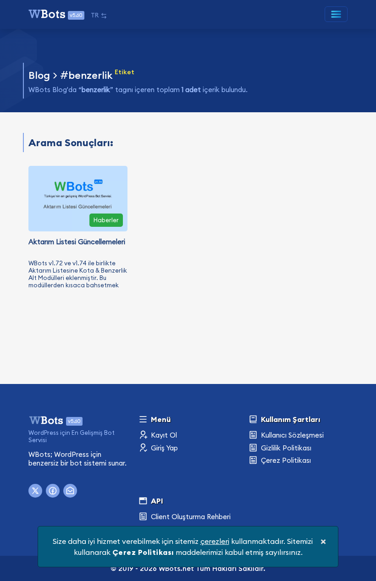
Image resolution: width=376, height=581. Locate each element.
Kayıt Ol (163, 435)
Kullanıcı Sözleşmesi (291, 435)
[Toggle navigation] (336, 14)
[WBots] (46, 419)
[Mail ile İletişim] (70, 491)
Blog (39, 75)
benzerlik (90, 75)
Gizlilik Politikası (285, 448)
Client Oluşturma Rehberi (190, 516)
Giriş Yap (163, 448)
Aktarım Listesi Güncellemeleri (76, 241)
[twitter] (35, 491)
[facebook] (53, 491)
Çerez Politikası (285, 460)
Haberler (106, 220)
